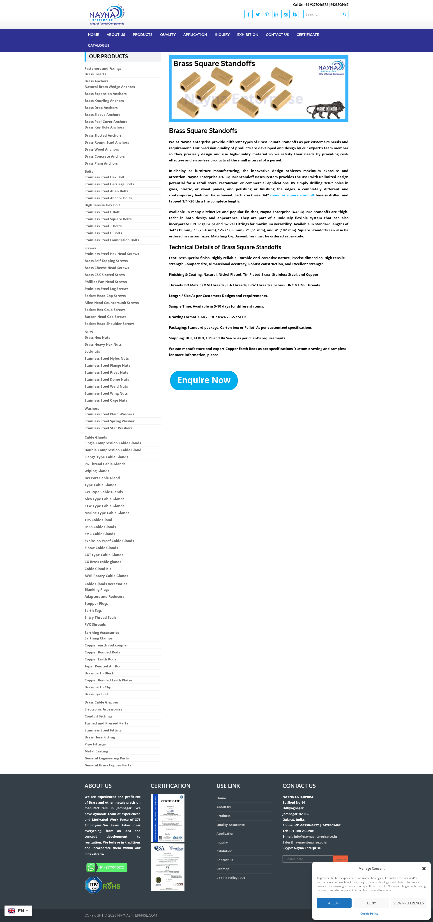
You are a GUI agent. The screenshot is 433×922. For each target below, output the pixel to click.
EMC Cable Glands (100, 533)
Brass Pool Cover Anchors (106, 121)
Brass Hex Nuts (97, 337)
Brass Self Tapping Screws (106, 260)
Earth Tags (93, 610)
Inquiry (222, 35)
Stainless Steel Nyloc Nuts (107, 358)
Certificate (308, 35)
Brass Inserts (95, 74)
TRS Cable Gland (98, 519)
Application (195, 35)
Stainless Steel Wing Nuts (106, 393)
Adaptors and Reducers (104, 596)
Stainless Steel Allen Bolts (106, 191)
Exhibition (247, 35)
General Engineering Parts (107, 758)
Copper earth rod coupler (106, 645)
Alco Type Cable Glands (104, 499)
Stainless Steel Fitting (103, 730)
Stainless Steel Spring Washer (110, 421)
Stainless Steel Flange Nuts (107, 365)
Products (142, 35)
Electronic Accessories (103, 709)
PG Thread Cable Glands (105, 464)
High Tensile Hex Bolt (102, 205)
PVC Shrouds (95, 624)
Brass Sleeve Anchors (102, 114)
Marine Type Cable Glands (107, 512)
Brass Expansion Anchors (106, 93)
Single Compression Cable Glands (113, 443)
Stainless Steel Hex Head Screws (112, 253)
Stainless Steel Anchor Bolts (108, 198)
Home (93, 35)
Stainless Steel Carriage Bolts (109, 184)
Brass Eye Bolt (96, 694)
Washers (92, 408)
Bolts (89, 171)
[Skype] (295, 14)
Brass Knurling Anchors (104, 100)
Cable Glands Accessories (106, 584)
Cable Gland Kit (98, 568)
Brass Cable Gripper (101, 702)
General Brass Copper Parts (108, 765)
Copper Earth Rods (100, 659)
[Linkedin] (276, 14)
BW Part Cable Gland (102, 478)
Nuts (89, 331)
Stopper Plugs (96, 603)
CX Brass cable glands (103, 561)
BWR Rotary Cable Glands (106, 575)
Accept (334, 903)
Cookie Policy (369, 913)
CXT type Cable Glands (104, 554)
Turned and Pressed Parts (106, 723)
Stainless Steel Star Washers (108, 428)
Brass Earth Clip (98, 687)
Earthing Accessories (102, 632)
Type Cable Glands (100, 485)
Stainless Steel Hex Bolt (104, 177)
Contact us (277, 35)
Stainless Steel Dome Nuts (107, 379)
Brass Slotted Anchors (103, 135)
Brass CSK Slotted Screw (105, 274)
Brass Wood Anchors (102, 149)
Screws (90, 248)
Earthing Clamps (99, 638)
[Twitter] (258, 14)
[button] (424, 868)
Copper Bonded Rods (102, 652)
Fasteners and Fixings (103, 68)
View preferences (409, 903)
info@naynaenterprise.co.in (315, 836)
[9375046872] (103, 893)
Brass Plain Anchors (101, 163)
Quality (168, 35)
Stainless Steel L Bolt (102, 212)
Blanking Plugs (97, 589)
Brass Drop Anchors (101, 107)
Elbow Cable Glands (101, 547)
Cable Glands (96, 437)
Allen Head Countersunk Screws (112, 302)
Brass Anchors (96, 81)
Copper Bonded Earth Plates (108, 680)
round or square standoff (292, 195)
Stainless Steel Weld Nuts (106, 386)
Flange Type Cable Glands (106, 457)
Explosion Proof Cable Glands (109, 540)
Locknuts (92, 351)
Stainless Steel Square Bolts (108, 219)
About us (116, 35)
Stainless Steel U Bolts (103, 233)
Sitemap (222, 869)
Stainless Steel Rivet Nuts (106, 372)
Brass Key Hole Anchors (104, 127)
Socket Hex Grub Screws (105, 309)
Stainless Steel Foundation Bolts (112, 240)
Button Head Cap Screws (105, 316)
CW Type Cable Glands (104, 492)
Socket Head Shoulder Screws (109, 323)
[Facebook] (248, 14)
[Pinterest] (267, 14)
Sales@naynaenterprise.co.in (305, 842)
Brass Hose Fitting (100, 737)
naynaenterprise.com (137, 915)
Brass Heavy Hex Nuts (103, 344)
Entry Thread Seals (100, 617)
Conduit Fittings (98, 716)
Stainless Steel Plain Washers (109, 414)
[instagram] (285, 14)
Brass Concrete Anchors (105, 156)
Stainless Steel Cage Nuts (106, 400)
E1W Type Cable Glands (104, 506)
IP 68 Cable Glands (100, 526)
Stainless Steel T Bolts (103, 226)
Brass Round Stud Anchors (107, 142)
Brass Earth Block (99, 673)
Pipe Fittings (95, 744)
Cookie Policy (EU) (230, 878)
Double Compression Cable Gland (113, 450)
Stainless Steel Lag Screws (106, 288)
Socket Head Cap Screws (105, 295)
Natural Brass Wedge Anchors (110, 86)
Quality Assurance (230, 825)
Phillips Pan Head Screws (106, 281)
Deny (371, 903)
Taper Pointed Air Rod (103, 666)
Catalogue (98, 45)
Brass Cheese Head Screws (107, 267)
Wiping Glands (97, 471)
